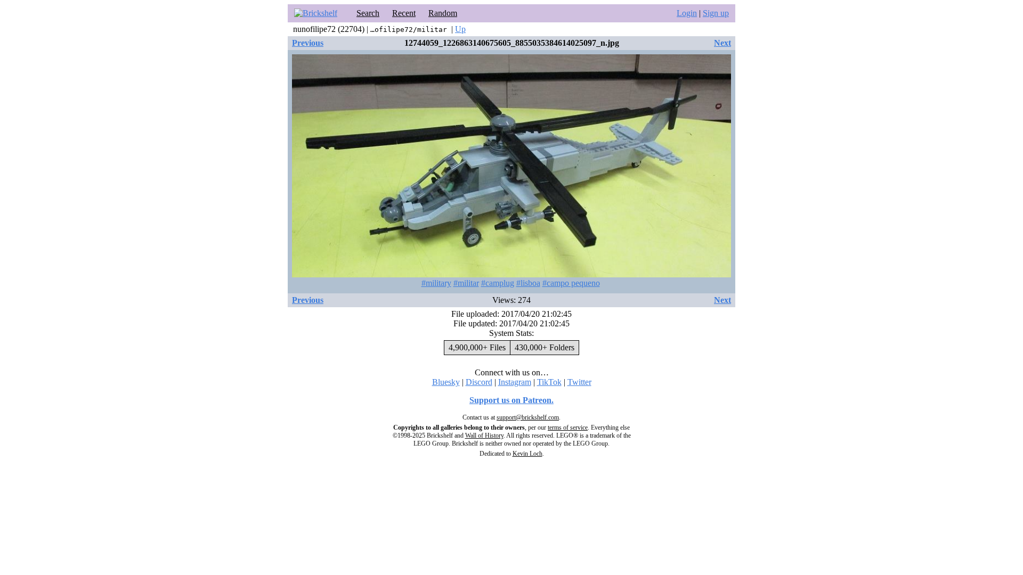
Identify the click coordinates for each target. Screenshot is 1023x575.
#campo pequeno (571, 283)
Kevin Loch (527, 453)
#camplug (497, 283)
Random (442, 13)
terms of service (568, 427)
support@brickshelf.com (528, 417)
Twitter (579, 382)
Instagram (514, 382)
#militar (466, 283)
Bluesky (446, 382)
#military (436, 283)
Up (460, 29)
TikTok (549, 382)
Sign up (716, 13)
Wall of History (484, 435)
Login (687, 13)
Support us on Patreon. (511, 400)
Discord (479, 382)
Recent (404, 13)
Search (367, 13)
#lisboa (528, 283)
